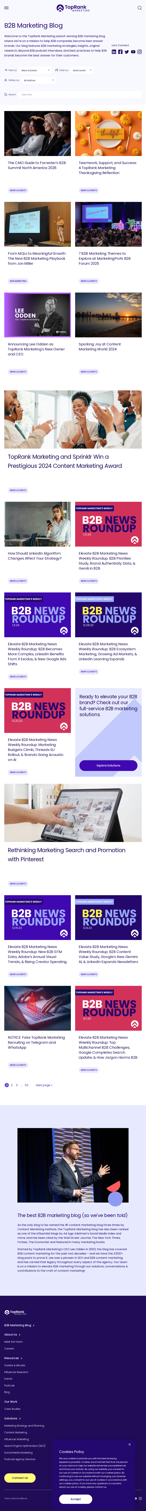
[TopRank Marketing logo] (15, 1312)
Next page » (44, 1085)
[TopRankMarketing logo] (73, 8)
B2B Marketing (18, 281)
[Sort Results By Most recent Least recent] (82, 70)
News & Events (18, 190)
